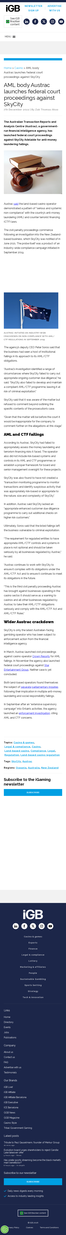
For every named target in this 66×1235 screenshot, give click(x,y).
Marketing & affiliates (33, 967)
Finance (33, 949)
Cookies (29, 1227)
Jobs (6, 1032)
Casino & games (24, 742)
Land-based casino (16, 751)
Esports (33, 943)
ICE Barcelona (11, 1107)
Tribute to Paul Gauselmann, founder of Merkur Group (32, 1142)
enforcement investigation (34, 713)
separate (26, 687)
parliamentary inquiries (45, 687)
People (33, 973)
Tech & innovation (33, 997)
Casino (18, 68)
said (16, 203)
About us (8, 1052)
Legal (51, 751)
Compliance (38, 751)
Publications (10, 1037)
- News (18, 1155)
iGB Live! (8, 1087)
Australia (34, 768)
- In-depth (20, 1165)
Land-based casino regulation (40, 755)
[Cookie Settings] (5, 1229)
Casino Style (10, 1123)
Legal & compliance (17, 746)
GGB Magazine (11, 1117)
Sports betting (33, 985)
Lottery (33, 961)
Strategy (33, 991)
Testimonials (10, 1072)
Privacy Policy (13, 1227)
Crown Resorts (41, 656)
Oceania (21, 768)
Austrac (27, 761)
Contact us (9, 1057)
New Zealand (50, 768)
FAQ (6, 1062)
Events (7, 1027)
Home (8, 68)
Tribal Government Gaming (18, 1128)
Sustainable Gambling (33, 979)
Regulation (11, 755)
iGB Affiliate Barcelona (15, 1097)
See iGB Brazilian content (13, 21)
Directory (8, 1022)
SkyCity (16, 761)
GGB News (9, 1112)
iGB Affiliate (9, 1092)
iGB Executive (11, 1102)
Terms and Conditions (49, 1227)
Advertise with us (12, 1067)
